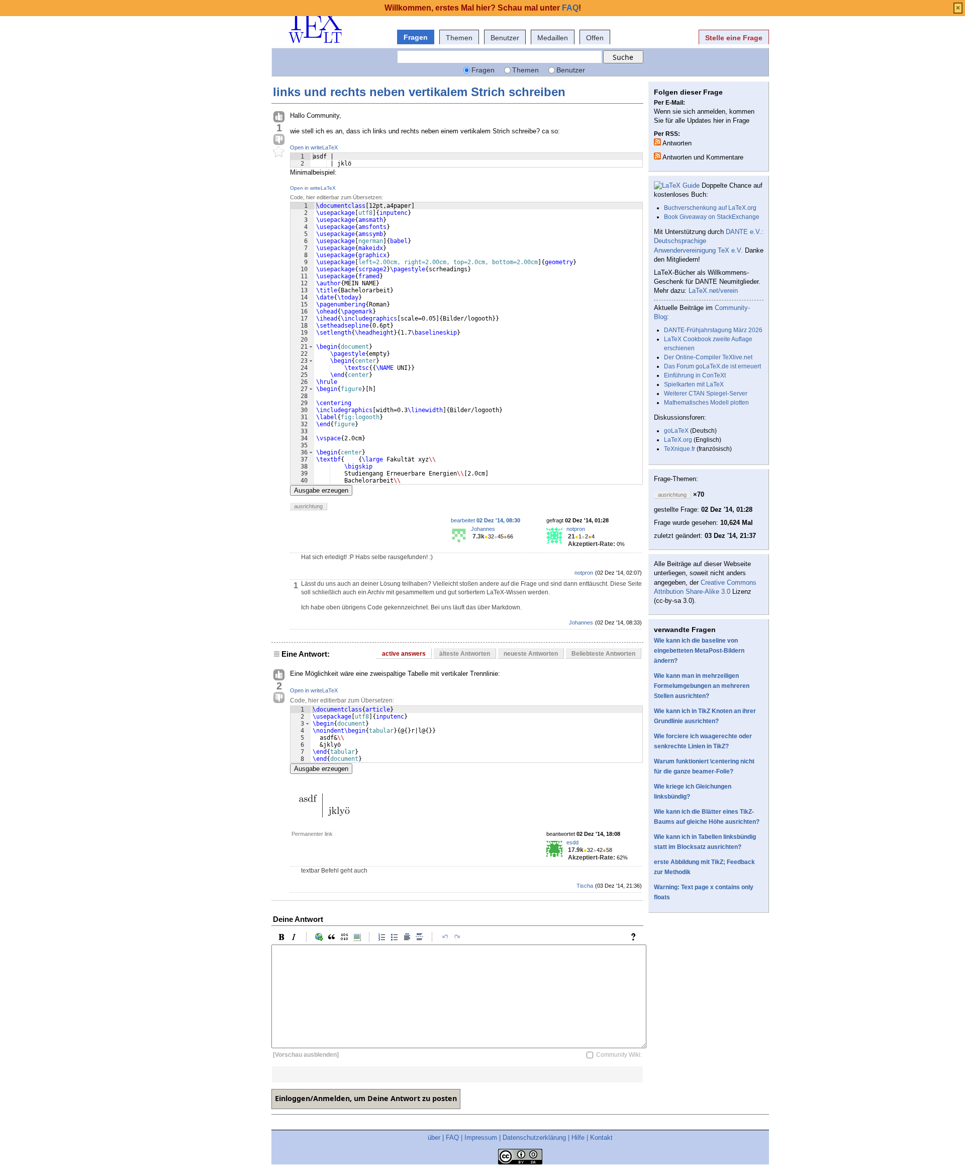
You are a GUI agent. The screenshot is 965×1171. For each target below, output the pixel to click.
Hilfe (578, 1137)
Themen (459, 38)
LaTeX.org (678, 439)
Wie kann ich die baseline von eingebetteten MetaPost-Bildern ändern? (699, 650)
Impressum (480, 1137)
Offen (595, 38)
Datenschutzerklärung (534, 1137)
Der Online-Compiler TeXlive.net (708, 357)
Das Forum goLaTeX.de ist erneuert (712, 366)
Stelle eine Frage (733, 38)
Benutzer (505, 38)
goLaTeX (676, 430)
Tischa (584, 886)
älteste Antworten (464, 653)
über (434, 1137)
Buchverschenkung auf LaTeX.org (710, 207)
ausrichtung (308, 506)
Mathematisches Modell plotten (706, 402)
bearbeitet (485, 520)
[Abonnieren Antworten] (657, 141)
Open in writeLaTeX (314, 147)
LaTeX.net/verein (713, 290)
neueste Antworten (531, 653)
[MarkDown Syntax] (636, 937)
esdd (572, 842)
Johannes (483, 529)
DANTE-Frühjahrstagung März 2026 (713, 330)
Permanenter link (312, 834)
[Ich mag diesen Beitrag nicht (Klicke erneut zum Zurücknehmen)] (279, 140)
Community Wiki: (619, 1054)
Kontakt (601, 1137)
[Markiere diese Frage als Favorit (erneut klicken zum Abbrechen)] (279, 152)
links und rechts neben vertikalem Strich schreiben (419, 92)
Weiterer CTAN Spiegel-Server (705, 393)
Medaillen (552, 38)
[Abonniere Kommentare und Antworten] (657, 156)
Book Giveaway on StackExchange (711, 216)
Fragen (416, 37)
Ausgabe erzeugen (321, 490)
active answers (404, 653)
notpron (575, 529)
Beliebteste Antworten (603, 653)
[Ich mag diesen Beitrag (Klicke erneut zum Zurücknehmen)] (279, 117)
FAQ (452, 1137)
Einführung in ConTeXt (695, 375)
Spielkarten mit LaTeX (694, 384)
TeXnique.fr (679, 448)
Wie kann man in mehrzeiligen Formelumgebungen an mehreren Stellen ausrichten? (701, 685)
